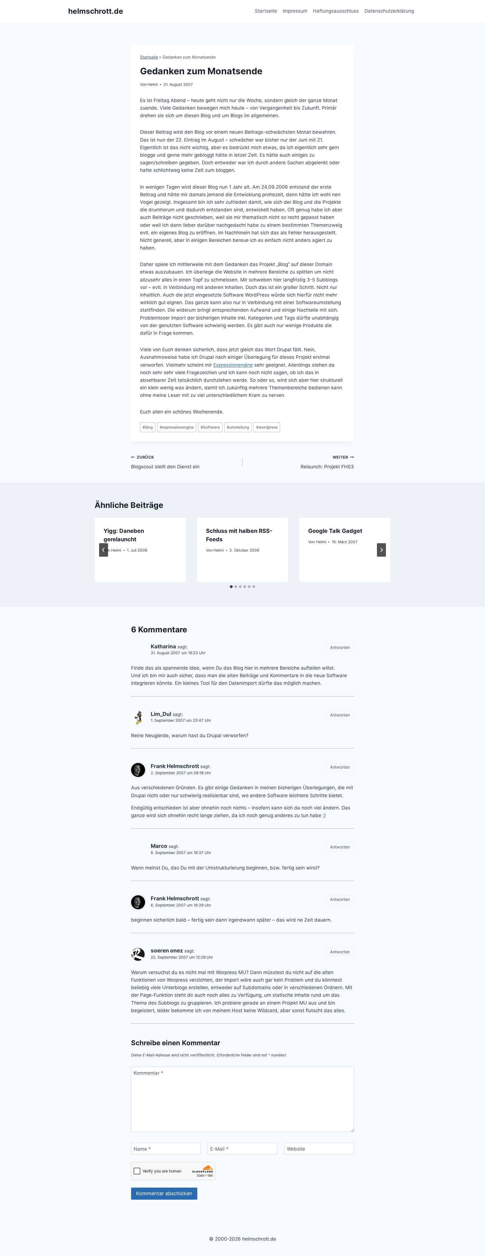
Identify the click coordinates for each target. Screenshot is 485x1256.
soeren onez (167, 950)
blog (148, 427)
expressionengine (177, 427)
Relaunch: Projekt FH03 (327, 462)
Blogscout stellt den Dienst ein (165, 462)
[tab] (231, 586)
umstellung (238, 427)
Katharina (163, 646)
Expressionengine (233, 365)
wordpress (267, 427)
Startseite (266, 11)
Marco (159, 846)
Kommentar (148, 1073)
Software (210, 427)
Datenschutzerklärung (389, 11)
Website (296, 1149)
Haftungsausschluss (336, 11)
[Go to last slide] (103, 550)
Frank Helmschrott (175, 766)
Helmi (153, 84)
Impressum (295, 11)
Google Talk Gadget (335, 531)
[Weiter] (381, 550)
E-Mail (219, 1149)
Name (142, 1149)
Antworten (340, 647)
